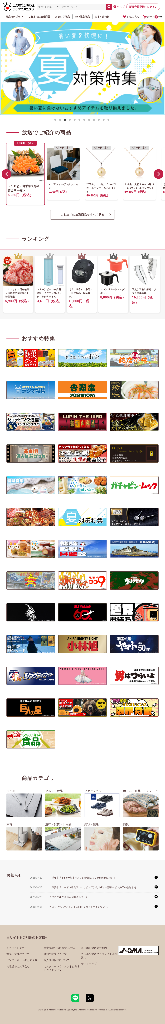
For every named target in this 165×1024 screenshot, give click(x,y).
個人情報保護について (56, 960)
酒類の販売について (55, 954)
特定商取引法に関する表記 (59, 947)
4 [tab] (70, 120)
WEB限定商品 (82, 16)
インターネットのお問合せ (21, 960)
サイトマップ (89, 963)
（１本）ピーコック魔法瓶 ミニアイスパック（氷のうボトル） (49, 293)
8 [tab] (89, 120)
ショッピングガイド (18, 947)
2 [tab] (60, 120)
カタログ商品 (62, 16)
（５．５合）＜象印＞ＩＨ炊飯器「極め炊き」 (81, 293)
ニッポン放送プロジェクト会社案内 (99, 955)
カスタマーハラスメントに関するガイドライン (62, 968)
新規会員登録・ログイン (143, 6)
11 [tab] (104, 120)
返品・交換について (18, 954)
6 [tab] (80, 120)
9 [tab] (94, 120)
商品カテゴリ (13, 16)
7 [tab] (85, 120)
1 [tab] (56, 120)
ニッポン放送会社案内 (94, 947)
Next (158, 174)
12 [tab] (109, 120)
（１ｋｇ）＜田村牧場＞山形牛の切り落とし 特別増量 (18, 293)
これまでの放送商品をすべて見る (82, 214)
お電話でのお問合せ (18, 966)
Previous (6, 174)
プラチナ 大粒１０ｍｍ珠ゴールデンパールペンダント (101, 188)
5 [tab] (75, 120)
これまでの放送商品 (39, 16)
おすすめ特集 (102, 16)
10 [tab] (99, 120)
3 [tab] (65, 120)
